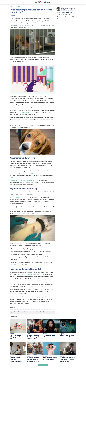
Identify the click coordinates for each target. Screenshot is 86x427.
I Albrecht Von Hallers (16, 108)
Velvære (62, 333)
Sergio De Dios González (67, 9)
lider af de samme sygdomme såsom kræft (32, 173)
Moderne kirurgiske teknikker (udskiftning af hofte (23, 180)
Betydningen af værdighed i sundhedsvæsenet (16, 359)
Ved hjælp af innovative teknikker (19, 197)
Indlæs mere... (43, 365)
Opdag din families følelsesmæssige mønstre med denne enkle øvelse (33, 359)
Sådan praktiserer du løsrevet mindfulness (67, 336)
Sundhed (62, 356)
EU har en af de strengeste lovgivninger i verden (31, 274)
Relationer (12, 333)
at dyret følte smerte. (23, 112)
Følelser (29, 356)
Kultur (11, 6)
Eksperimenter (17, 6)
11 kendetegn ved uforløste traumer (49, 336)
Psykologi (45, 333)
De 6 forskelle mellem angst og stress (50, 358)
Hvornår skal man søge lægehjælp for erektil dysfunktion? (67, 359)
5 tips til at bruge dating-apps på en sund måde (17, 336)
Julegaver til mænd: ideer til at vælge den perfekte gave (33, 336)
